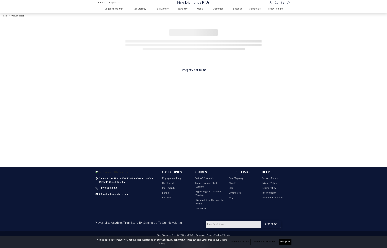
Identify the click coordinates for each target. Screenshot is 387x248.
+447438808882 (108, 188)
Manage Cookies (240, 242)
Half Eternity (168, 183)
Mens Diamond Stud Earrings (206, 185)
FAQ (231, 198)
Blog (231, 188)
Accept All (285, 242)
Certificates (235, 193)
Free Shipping (236, 178)
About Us (233, 183)
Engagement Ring (171, 178)
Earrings (166, 198)
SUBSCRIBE (271, 224)
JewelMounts (224, 235)
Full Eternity (168, 188)
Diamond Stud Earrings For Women (209, 202)
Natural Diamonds (205, 178)
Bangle (165, 193)
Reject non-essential (264, 242)
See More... (201, 209)
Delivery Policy (270, 178)
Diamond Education (272, 198)
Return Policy (269, 188)
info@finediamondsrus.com (113, 194)
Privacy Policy (269, 183)
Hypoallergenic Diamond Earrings (208, 193)
